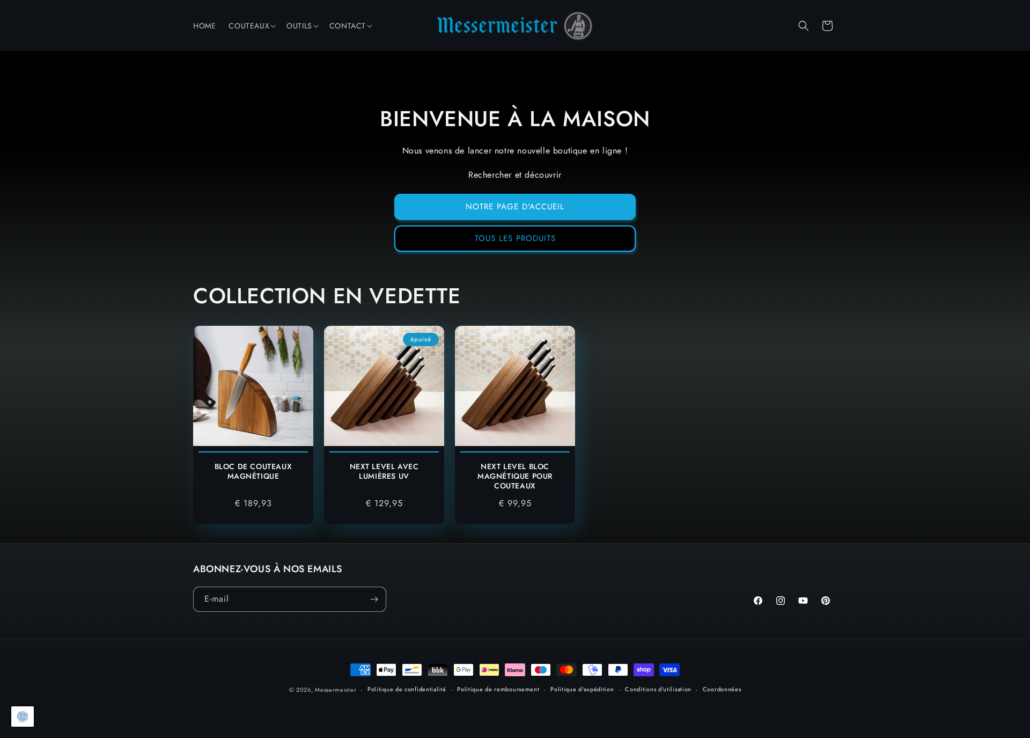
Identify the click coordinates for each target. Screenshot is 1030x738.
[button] (251, 26)
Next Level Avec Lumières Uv (384, 471)
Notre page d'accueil (515, 207)
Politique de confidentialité (406, 689)
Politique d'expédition (582, 689)
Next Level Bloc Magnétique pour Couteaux (515, 476)
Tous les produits (515, 238)
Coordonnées (722, 689)
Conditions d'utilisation (658, 689)
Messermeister (335, 689)
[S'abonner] (374, 599)
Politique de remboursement (498, 689)
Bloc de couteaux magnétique (253, 471)
